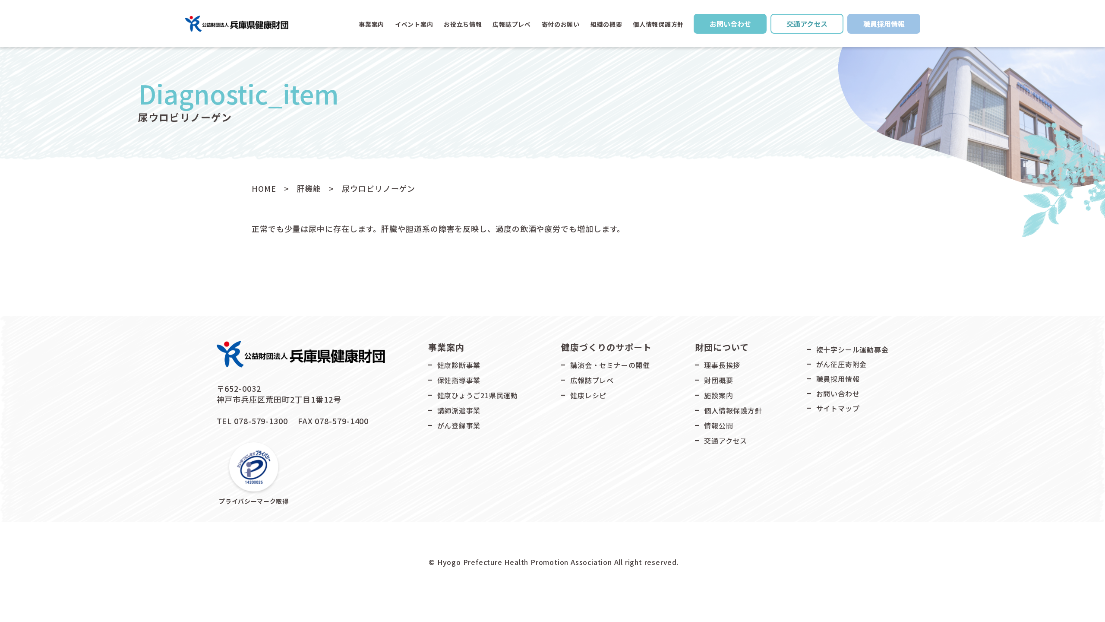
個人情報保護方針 (658, 24)
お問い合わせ (730, 24)
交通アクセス (806, 24)
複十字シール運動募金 (852, 349)
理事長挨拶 (722, 365)
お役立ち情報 (463, 24)
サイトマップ (838, 408)
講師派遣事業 (459, 410)
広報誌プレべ (511, 24)
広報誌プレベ (592, 380)
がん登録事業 (459, 425)
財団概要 (718, 380)
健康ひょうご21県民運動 (477, 395)
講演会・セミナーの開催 (610, 365)
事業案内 (371, 24)
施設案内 (718, 395)
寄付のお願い (561, 24)
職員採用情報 (884, 24)
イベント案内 (414, 24)
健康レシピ (588, 395)
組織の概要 (606, 24)
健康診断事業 (459, 365)
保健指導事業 (459, 380)
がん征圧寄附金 (841, 364)
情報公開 (718, 425)
